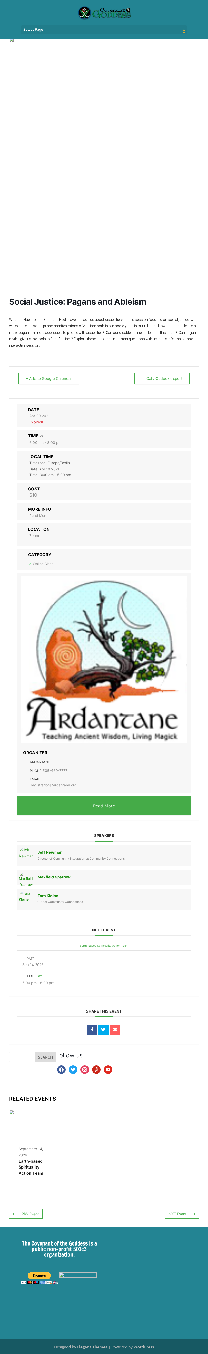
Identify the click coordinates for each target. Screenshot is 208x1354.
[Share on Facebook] (92, 1030)
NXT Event (177, 1214)
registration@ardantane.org (54, 785)
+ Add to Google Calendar (49, 378)
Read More (38, 515)
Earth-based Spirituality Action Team (104, 945)
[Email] (115, 1030)
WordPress (144, 1346)
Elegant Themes (92, 1346)
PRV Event (30, 1214)
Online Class (43, 564)
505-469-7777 (55, 770)
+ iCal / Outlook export (162, 378)
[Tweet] (103, 1030)
